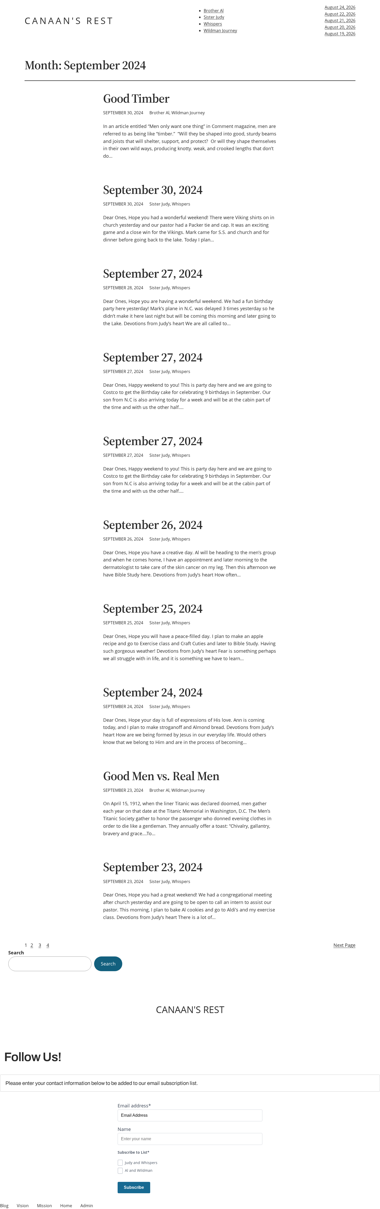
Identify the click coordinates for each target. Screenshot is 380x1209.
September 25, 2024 (152, 608)
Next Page (344, 945)
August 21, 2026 (340, 20)
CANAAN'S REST (69, 20)
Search (16, 952)
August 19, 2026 (340, 33)
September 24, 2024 (152, 692)
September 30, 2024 (152, 190)
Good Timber (136, 98)
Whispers (213, 24)
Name (124, 1129)
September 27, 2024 (152, 273)
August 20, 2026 (340, 27)
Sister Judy (214, 17)
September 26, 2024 (152, 525)
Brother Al (214, 10)
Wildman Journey (220, 30)
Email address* (134, 1105)
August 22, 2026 (340, 14)
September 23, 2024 (152, 867)
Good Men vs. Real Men (161, 776)
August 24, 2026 (340, 7)
